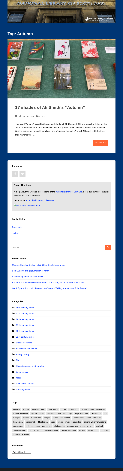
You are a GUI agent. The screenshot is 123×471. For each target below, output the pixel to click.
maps (53, 422)
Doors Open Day (54, 414)
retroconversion (86, 426)
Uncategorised (23, 389)
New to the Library (24, 383)
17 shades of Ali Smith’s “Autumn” (50, 107)
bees (43, 409)
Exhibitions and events (26, 348)
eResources (96, 414)
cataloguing (73, 409)
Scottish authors (19, 430)
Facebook (17, 227)
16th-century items (25, 307)
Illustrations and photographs (30, 366)
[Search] (108, 247)
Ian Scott (42, 116)
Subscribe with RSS (30, 205)
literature (97, 418)
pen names (46, 426)
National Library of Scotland (69, 192)
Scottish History (35, 430)
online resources (33, 426)
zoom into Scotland (21, 435)
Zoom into (105, 430)
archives (35, 409)
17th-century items (25, 313)
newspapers (18, 426)
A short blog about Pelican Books (27, 276)
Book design (53, 409)
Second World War (68, 430)
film (105, 414)
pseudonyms (72, 426)
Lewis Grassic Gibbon (82, 418)
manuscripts (31, 422)
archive (26, 409)
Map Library (43, 422)
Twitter (15, 233)
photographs (59, 426)
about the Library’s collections (40, 200)
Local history (22, 372)
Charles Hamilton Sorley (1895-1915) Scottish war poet (38, 265)
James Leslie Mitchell (61, 418)
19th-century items (25, 325)
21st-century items (25, 337)
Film (18, 360)
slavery (82, 430)
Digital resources (24, 342)
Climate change (87, 409)
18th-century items (25, 319)
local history (18, 422)
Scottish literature (51, 430)
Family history (22, 354)
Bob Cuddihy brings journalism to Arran (30, 271)
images (47, 418)
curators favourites (20, 414)
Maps (18, 378)
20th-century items (25, 331)
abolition (16, 409)
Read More (100, 143)
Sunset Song (93, 430)
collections (100, 409)
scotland (99, 426)
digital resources (37, 414)
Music (60, 422)
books (63, 409)
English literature (81, 414)
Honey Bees (36, 418)
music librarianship (73, 422)
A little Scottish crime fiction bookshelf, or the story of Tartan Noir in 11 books (48, 282)
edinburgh (67, 414)
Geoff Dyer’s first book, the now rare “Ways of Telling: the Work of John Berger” (49, 288)
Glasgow (16, 418)
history (25, 418)
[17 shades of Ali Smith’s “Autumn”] (62, 68)
